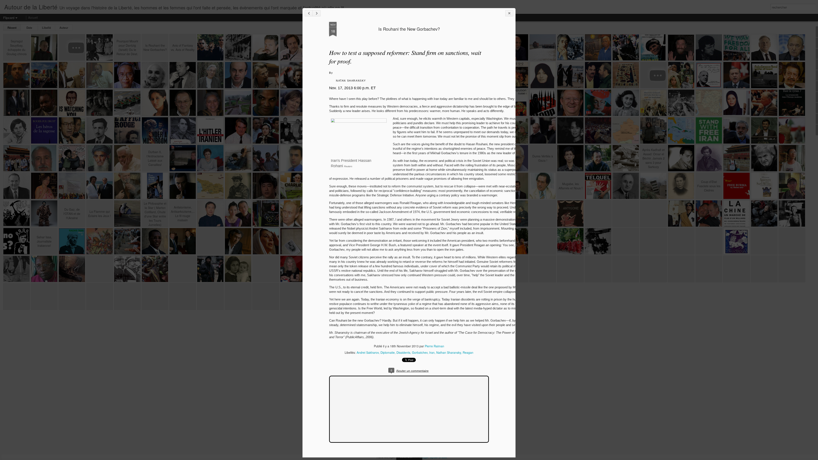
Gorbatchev (420, 352)
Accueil (33, 17)
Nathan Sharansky (448, 352)
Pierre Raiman (434, 346)
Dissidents (403, 352)
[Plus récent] (309, 13)
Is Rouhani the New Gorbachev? (409, 29)
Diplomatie (387, 352)
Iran (432, 352)
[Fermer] (509, 13)
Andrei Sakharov (368, 352)
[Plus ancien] (317, 13)
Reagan (468, 352)
